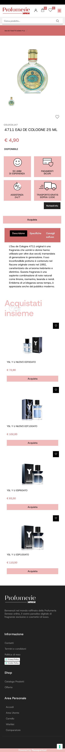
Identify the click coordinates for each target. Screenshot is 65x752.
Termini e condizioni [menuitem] (15, 648)
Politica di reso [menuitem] (12, 654)
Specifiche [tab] (35, 233)
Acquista (32, 219)
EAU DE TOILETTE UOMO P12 (15, 31)
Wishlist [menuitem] (10, 724)
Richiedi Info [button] (52, 205)
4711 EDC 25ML (35, 31)
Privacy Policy (13, 659)
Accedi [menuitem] (10, 707)
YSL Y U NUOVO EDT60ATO (21, 362)
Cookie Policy (13, 663)
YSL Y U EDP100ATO (18, 554)
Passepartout (39, 750)
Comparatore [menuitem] (13, 730)
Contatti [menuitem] (9, 643)
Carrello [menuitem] (10, 718)
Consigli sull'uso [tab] (50, 235)
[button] (57, 21)
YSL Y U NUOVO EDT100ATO (22, 426)
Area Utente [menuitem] (12, 712)
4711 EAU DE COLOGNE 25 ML (31, 129)
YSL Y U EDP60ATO (17, 490)
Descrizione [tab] (18, 233)
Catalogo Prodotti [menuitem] (14, 681)
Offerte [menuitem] (9, 687)
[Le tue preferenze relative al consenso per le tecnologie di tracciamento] (60, 747)
